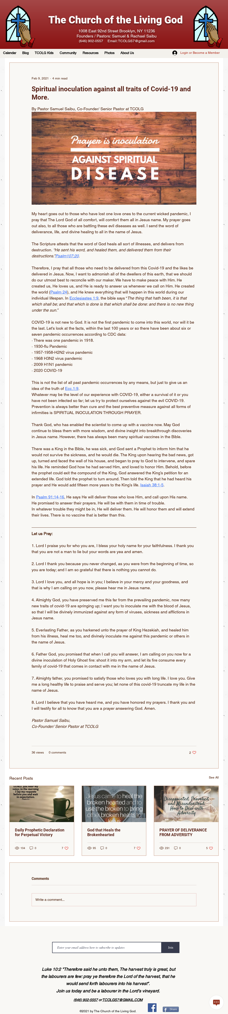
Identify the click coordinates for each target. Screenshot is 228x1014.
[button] (91, 52)
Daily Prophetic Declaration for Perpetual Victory (39, 832)
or (100, 1000)
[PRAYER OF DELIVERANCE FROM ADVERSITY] (186, 804)
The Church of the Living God (115, 20)
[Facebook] (152, 1007)
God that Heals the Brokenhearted (103, 832)
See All (214, 777)
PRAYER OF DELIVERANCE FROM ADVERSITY (183, 832)
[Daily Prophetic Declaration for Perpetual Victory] (42, 804)
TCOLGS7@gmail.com (136, 41)
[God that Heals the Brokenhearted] (114, 804)
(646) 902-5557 (85, 1000)
